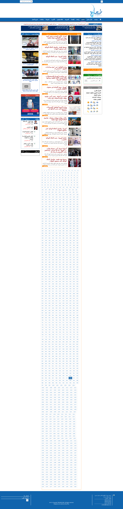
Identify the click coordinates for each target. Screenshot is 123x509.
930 (77, 368)
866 (46, 356)
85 (53, 184)
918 (74, 366)
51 (68, 177)
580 (46, 293)
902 (56, 363)
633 (77, 303)
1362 (63, 481)
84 (51, 184)
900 (49, 363)
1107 (50, 414)
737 (56, 327)
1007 (47, 387)
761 (63, 332)
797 (74, 339)
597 (67, 296)
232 (60, 216)
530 (63, 281)
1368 (51, 484)
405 (49, 254)
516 (53, 279)
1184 (70, 433)
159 (74, 199)
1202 (70, 438)
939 (70, 370)
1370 (59, 484)
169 (70, 201)
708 (70, 320)
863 (74, 353)
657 (46, 310)
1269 (51, 457)
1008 (51, 387)
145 (63, 197)
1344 (63, 477)
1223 (47, 445)
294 (46, 230)
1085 (71, 407)
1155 (62, 426)
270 (77, 223)
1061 (47, 402)
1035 (51, 394)
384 (53, 250)
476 (67, 269)
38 (68, 175)
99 (56, 187)
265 (60, 223)
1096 (43, 411)
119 (49, 192)
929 (74, 368)
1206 (51, 440)
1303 (43, 467)
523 (77, 279)
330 (56, 238)
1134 (50, 421)
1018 (55, 390)
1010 (59, 387)
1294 (43, 464)
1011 (63, 387)
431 (63, 259)
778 (46, 337)
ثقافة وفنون (60, 19)
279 (70, 226)
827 (63, 346)
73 (56, 182)
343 (63, 240)
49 (62, 177)
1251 (51, 452)
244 (63, 218)
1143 (50, 423)
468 (77, 267)
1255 (67, 452)
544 (74, 283)
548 (49, 286)
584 (60, 293)
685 (67, 315)
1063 (55, 402)
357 (74, 242)
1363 (67, 481)
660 (56, 310)
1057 (67, 399)
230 (53, 216)
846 (53, 351)
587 (70, 293)
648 (53, 308)
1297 (55, 464)
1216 (55, 443)
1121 (70, 416)
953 (42, 375)
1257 (75, 452)
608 (67, 298)
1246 (67, 450)
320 (60, 235)
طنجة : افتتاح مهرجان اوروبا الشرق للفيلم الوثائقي (30, 64)
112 (63, 189)
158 (70, 199)
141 (49, 197)
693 (56, 317)
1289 (59, 462)
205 (42, 211)
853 (77, 351)
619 (67, 300)
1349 (47, 479)
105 (77, 187)
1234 (55, 448)
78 (71, 182)
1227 (63, 445)
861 (67, 353)
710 (77, 320)
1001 (57, 385)
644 (77, 305)
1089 (51, 409)
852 (74, 351)
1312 (43, 469)
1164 (62, 428)
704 (56, 320)
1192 (66, 436)
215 (77, 211)
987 (46, 382)
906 (70, 363)
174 (49, 204)
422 (70, 257)
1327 (67, 472)
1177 (43, 433)
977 (49, 380)
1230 (75, 445)
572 (56, 291)
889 (49, 361)
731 (74, 324)
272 (46, 226)
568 (42, 291)
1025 (47, 392)
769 (53, 334)
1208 (59, 440)
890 (53, 361)
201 (67, 209)
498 (67, 274)
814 (56, 344)
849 (63, 351)
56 (45, 180)
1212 (75, 440)
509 (67, 276)
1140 (74, 421)
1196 (47, 438)
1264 (67, 455)
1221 (75, 443)
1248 (75, 450)
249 (42, 221)
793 (60, 339)
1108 (54, 414)
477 (70, 269)
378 (70, 247)
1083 (63, 407)
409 (63, 254)
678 (42, 315)
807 (70, 341)
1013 (71, 387)
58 (51, 180)
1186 (43, 436)
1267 (43, 457)
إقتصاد (72, 19)
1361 (59, 481)
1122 (74, 416)
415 (46, 257)
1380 (63, 486)
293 (42, 230)
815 (60, 344)
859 (60, 353)
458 (42, 267)
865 (42, 356)
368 (74, 245)
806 (67, 341)
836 (56, 349)
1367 (47, 484)
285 (53, 228)
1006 (43, 387)
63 (65, 180)
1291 (67, 462)
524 (42, 281)
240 (49, 218)
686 (70, 315)
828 (67, 346)
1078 (43, 407)
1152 (50, 426)
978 (53, 380)
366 (67, 245)
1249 (43, 452)
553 (67, 286)
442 (63, 262)
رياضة (77, 19)
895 (70, 361)
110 (56, 189)
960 (67, 375)
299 (63, 230)
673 (63, 312)
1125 (50, 419)
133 (60, 194)
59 (53, 180)
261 (46, 223)
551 (60, 286)
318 (53, 235)
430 (60, 259)
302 (74, 230)
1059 (75, 399)
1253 (59, 452)
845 (49, 351)
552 (63, 286)
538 (53, 283)
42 (42, 177)
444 (70, 262)
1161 (50, 428)
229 (49, 216)
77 (68, 182)
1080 (51, 407)
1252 (55, 452)
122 (59, 192)
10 (63, 170)
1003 (65, 385)
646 (46, 308)
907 (74, 363)
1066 (67, 402)
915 (63, 366)
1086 (75, 407)
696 (67, 317)
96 (48, 187)
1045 (55, 397)
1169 (47, 431)
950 (70, 373)
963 (77, 375)
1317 (63, 469)
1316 (59, 469)
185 (49, 206)
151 (46, 199)
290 (70, 228)
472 (53, 269)
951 (74, 373)
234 (67, 216)
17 (45, 172)
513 (42, 279)
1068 (75, 402)
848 (60, 351)
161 (42, 201)
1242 (51, 450)
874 (74, 356)
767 (46, 334)
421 (67, 257)
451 (56, 264)
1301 (71, 464)
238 (42, 218)
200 (63, 209)
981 (63, 380)
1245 (63, 450)
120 (52, 192)
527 (53, 281)
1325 (59, 472)
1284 (75, 460)
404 (46, 254)
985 (77, 380)
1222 (43, 445)
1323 (51, 472)
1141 (43, 423)
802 (53, 341)
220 (56, 213)
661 (60, 310)
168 (67, 201)
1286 (47, 462)
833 (46, 349)
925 (60, 368)
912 (53, 366)
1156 (66, 426)
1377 (51, 486)
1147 (66, 423)
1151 (47, 426)
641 (67, 305)
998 (46, 385)
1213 (43, 443)
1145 (58, 423)
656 (42, 310)
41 (77, 175)
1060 (43, 402)
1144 (54, 423)
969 (60, 378)
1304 (47, 467)
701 (46, 320)
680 (49, 315)
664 (70, 310)
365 (63, 245)
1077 (75, 404)
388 (67, 250)
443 (67, 262)
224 (70, 213)
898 (42, 363)
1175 (70, 431)
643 (74, 305)
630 (67, 303)
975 (42, 380)
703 (53, 320)
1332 (51, 474)
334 (70, 238)
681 (53, 315)
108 (49, 189)
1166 (70, 428)
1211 (71, 440)
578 (77, 291)
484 (56, 271)
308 (56, 233)
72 (53, 182)
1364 (71, 481)
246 (70, 218)
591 (46, 296)
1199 (58, 438)
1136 (58, 421)
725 (53, 324)
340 (53, 240)
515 (49, 279)
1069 (43, 404)
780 (53, 337)
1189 (54, 436)
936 (60, 370)
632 (74, 303)
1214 (47, 443)
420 (63, 257)
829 (70, 346)
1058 (71, 399)
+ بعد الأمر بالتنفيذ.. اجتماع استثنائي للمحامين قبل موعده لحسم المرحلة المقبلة (40, 24)
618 (63, 300)
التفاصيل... (45, 44)
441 (60, 262)
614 (49, 300)
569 (46, 291)
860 (63, 353)
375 (60, 247)
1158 (74, 426)
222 (63, 213)
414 (42, 257)
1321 (43, 472)
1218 (63, 443)
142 (53, 197)
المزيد (22, 33)
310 (63, 233)
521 (70, 279)
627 (56, 303)
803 (56, 341)
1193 (70, 436)
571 (53, 291)
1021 (67, 390)
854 (42, 353)
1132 (43, 421)
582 (53, 293)
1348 (43, 479)
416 (49, 257)
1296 (51, 464)
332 (63, 238)
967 (53, 378)
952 (77, 373)
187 (56, 206)
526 (49, 281)
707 (67, 320)
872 (67, 356)
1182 (62, 433)
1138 (66, 421)
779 (49, 337)
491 (42, 274)
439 (53, 262)
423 (74, 257)
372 (49, 247)
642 (70, 305)
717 (63, 322)
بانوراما (47, 19)
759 (56, 332)
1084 (67, 407)
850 (67, 351)
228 (46, 216)
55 (42, 180)
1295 (47, 464)
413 (77, 254)
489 (74, 271)
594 (56, 296)
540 (60, 283)
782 (60, 337)
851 (70, 351)
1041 (75, 394)
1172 (58, 431)
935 (56, 370)
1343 (59, 477)
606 (60, 298)
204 (77, 209)
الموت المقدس (30, 127)
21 (56, 172)
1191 (62, 436)
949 (67, 373)
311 (67, 233)
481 (46, 271)
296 (53, 230)
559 (49, 288)
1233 (51, 448)
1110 (62, 414)
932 (46, 370)
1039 (67, 394)
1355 (71, 479)
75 (62, 182)
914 (60, 366)
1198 (54, 438)
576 (70, 291)
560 (53, 288)
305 (46, 233)
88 (62, 184)
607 (63, 298)
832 (42, 349)
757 (49, 332)
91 (71, 184)
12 (69, 170)
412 (74, 254)
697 (70, 317)
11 (66, 170)
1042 (43, 397)
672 (60, 312)
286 (56, 228)
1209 (63, 440)
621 (74, 300)
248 (77, 218)
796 (70, 339)
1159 (43, 428)
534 (77, 281)
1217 (59, 443)
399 (67, 252)
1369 (55, 484)
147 (70, 197)
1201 (66, 438)
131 (53, 194)
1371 (63, 484)
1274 (71, 457)
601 (42, 298)
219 (53, 213)
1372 (67, 484)
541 (63, 283)
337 (42, 240)
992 (63, 382)
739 (63, 327)
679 (46, 315)
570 (49, 291)
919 (77, 366)
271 (42, 226)
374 (56, 247)
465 (67, 267)
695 (63, 317)
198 (56, 209)
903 (60, 363)
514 (46, 279)
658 (49, 310)
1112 (70, 414)
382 (46, 250)
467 (74, 267)
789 (46, 339)
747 (53, 329)
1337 (71, 474)
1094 (71, 409)
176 (56, 204)
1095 (75, 409)
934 (53, 370)
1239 (75, 448)
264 (56, 223)
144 (60, 197)
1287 (51, 462)
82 (45, 184)
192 (74, 206)
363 (56, 245)
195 (46, 209)
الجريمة (67, 19)
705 (60, 320)
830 (74, 346)
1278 (51, 460)
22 (59, 172)
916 (67, 366)
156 (63, 199)
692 (53, 317)
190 (67, 206)
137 (74, 194)
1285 (43, 462)
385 (56, 250)
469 (42, 269)
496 (60, 274)
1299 (63, 464)
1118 (58, 416)
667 (42, 312)
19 (51, 172)
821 (42, 346)
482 (49, 271)
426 (46, 259)
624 (46, 303)
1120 (66, 416)
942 (42, 373)
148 (74, 197)
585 (63, 293)
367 (70, 245)
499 (70, 274)
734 (46, 327)
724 (49, 324)
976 (46, 380)
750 (63, 329)
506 (56, 276)
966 (49, 378)
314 (77, 233)
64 (68, 180)
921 (46, 368)
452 (60, 264)
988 (49, 382)
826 (60, 346)
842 (77, 349)
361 (49, 245)
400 (70, 252)
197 (53, 209)
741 (70, 327)
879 (53, 358)
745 (46, 329)
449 (49, 264)
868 (53, 356)
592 (49, 296)
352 (56, 242)
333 (67, 238)
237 (77, 216)
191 (70, 206)
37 (65, 175)
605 (56, 298)
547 (46, 286)
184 (46, 206)
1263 (63, 455)
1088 (47, 409)
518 (60, 279)
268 (70, 223)
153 (53, 199)
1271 (59, 457)
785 (70, 337)
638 (56, 305)
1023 (75, 390)
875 (77, 356)
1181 (58, 433)
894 (67, 361)
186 (53, 206)
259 (77, 221)
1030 (67, 392)
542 (67, 283)
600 (77, 296)
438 (49, 262)
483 (53, 271)
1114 (43, 416)
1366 (43, 484)
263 (53, 223)
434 (74, 259)
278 (67, 226)
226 (77, 213)
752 (70, 329)
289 (67, 228)
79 (74, 182)
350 (49, 242)
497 (63, 274)
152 (49, 199)
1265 (71, 455)
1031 (71, 392)
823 (49, 346)
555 (74, 286)
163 (49, 201)
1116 (50, 416)
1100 (59, 411)
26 (71, 172)
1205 (47, 440)
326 (42, 238)
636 (49, 305)
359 (42, 245)
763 (70, 332)
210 (60, 211)
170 (74, 201)
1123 (43, 419)
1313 (47, 469)
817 (67, 344)
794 (63, 339)
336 (77, 238)
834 (49, 349)
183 (42, 206)
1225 (55, 445)
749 (60, 329)
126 (73, 192)
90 (68, 184)
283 (46, 228)
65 (71, 180)
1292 (71, 462)
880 (56, 358)
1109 (58, 414)
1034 (47, 394)
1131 (74, 419)
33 (53, 175)
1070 (47, 404)
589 (77, 293)
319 (56, 235)
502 (42, 276)
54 (77, 177)
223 (67, 213)
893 (63, 361)
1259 (47, 455)
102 (67, 187)
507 (60, 276)
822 (46, 346)
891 (56, 361)
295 (49, 230)
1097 (47, 411)
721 (77, 322)
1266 (75, 455)
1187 (47, 436)
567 (77, 288)
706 (63, 320)
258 (74, 221)
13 (72, 170)
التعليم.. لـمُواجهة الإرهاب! (27, 131)
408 (60, 254)
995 (74, 382)
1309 (67, 467)
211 (63, 211)
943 (46, 373)
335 (74, 238)
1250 (47, 452)
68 (42, 182)
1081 (55, 407)
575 (67, 291)
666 (77, 310)
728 (63, 324)
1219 (67, 443)
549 (53, 286)
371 (46, 247)
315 (42, 235)
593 (53, 296)
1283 (71, 460)
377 (67, 247)
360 (46, 245)
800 (46, 341)
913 (56, 366)
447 (42, 264)
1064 (59, 402)
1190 (58, 436)
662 (63, 310)
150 (42, 199)
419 (60, 257)
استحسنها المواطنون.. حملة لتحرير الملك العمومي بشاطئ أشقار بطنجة (34, 28)
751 (67, 329)
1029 (63, 392)
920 (42, 368)
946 (56, 373)
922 (49, 368)
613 (46, 300)
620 (70, 300)
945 (53, 373)
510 (70, 276)
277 (63, 226)
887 (42, 361)
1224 (51, 445)
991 (60, 382)
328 (49, 238)
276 (60, 226)
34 (56, 175)
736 (53, 327)
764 (74, 332)
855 (46, 353)
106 (42, 189)
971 (67, 378)
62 (62, 180)
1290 (63, 462)
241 (53, 218)
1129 (66, 419)
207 (49, 211)
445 (74, 262)
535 (42, 283)
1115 (46, 416)
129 (46, 194)
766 (42, 334)
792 (56, 339)
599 (74, 296)
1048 (67, 397)
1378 (55, 486)
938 (67, 370)
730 (70, 324)
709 (74, 320)
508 (63, 276)
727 (60, 324)
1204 (43, 440)
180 (70, 204)
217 (46, 213)
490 (77, 271)
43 (45, 177)
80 (77, 182)
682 (56, 315)
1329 (75, 472)
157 (67, 199)
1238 (71, 448)
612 (42, 300)
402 (77, 252)
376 (63, 247)
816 (63, 344)
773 (67, 334)
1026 (51, 392)
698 (74, 317)
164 (53, 201)
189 (63, 206)
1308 (63, 467)
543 (70, 283)
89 (65, 184)
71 (51, 182)
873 (70, 356)
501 (77, 274)
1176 (74, 431)
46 (53, 177)
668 (46, 312)
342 (60, 240)
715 (56, 322)
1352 (59, 479)
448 (46, 264)
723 (46, 324)
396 (56, 252)
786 (74, 337)
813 (53, 344)
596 (63, 296)
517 (56, 279)
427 (49, 259)
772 (63, 334)
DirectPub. (67, 504)
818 (70, 344)
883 (67, 358)
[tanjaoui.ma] (96, 11)
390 (74, 250)
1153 (54, 426)
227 (42, 216)
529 (60, 281)
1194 (74, 436)
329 (53, 238)
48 (59, 177)
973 (74, 378)
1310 (71, 467)
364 (60, 245)
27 (74, 172)
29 (42, 175)
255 (63, 221)
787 (77, 337)
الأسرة (53, 19)
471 (49, 269)
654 (74, 308)
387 (63, 250)
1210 (67, 440)
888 (46, 361)
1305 (51, 467)
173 (46, 204)
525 (46, 281)
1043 (47, 397)
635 (46, 305)
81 (42, 184)
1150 (43, 426)
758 (53, 332)
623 (42, 303)
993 (67, 382)
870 (60, 356)
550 (56, 286)
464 (63, 267)
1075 (67, 404)
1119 (62, 416)
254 (60, 221)
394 (49, 252)
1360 (55, 481)
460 (49, 267)
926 (63, 368)
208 (53, 211)
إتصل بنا (26, 496)
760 (60, 332)
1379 (59, 486)
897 (77, 361)
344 (67, 240)
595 (60, 296)
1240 (43, 450)
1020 (63, 390)
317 (49, 235)
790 (49, 339)
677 (77, 312)
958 (60, 375)
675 (70, 312)
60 (56, 180)
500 (74, 274)
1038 (63, 394)
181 (74, 204)
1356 (75, 479)
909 (42, 366)
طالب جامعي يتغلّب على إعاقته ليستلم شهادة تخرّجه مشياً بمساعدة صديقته (30, 90)
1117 (54, 416)
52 (71, 177)
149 (77, 197)
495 (56, 274)
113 (66, 189)
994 (70, 382)
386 (60, 250)
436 (42, 262)
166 (60, 201)
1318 (67, 469)
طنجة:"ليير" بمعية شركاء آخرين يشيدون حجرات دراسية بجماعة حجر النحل (30, 80)
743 (77, 327)
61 (59, 180)
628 (60, 303)
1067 (71, 402)
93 (77, 184)
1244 (59, 450)
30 (45, 175)
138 (77, 194)
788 (42, 339)
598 (70, 296)
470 (46, 269)
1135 (54, 421)
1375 (43, 486)
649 (56, 308)
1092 (63, 409)
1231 (43, 448)
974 (77, 378)
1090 (55, 409)
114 (69, 189)
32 (51, 175)
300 (67, 230)
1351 (55, 479)
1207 (55, 440)
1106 (47, 414)
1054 (55, 399)
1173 (62, 431)
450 (53, 264)
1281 (63, 460)
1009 (55, 387)
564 (67, 288)
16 (42, 172)
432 (67, 259)
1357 (43, 481)
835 (53, 349)
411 (70, 254)
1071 (51, 404)
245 (67, 218)
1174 (66, 431)
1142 (47, 423)
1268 (47, 457)
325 (77, 235)
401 (74, 252)
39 (71, 175)
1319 (71, 469)
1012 (67, 387)
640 (63, 305)
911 (49, 366)
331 (60, 238)
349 (46, 242)
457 (77, 264)
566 (74, 288)
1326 (63, 472)
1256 (71, 452)
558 (46, 288)
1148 (70, 423)
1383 (75, 486)
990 (56, 382)
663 (67, 310)
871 (63, 356)
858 (56, 353)
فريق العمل (35, 19)
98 (53, 187)
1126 (54, 419)
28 (77, 172)
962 (74, 375)
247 (74, 218)
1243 (55, 450)
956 (53, 375)
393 (46, 252)
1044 (51, 397)
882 (63, 358)
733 (42, 327)
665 (74, 310)
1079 (47, 407)
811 (46, 344)
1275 (75, 457)
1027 (55, 392)
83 (48, 184)
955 (49, 375)
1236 (63, 448)
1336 (67, 474)
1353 (63, 479)
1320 (75, 469)
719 (70, 322)
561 (56, 288)
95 (45, 187)
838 (63, 349)
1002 (61, 385)
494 (53, 274)
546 (42, 286)
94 (42, 187)
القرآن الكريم (97, 90)
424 (77, 257)
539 (56, 283)
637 (53, 305)
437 (46, 262)
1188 (50, 436)
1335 (63, 474)
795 (67, 339)
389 (70, 250)
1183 (66, 433)
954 (46, 375)
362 (53, 245)
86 (56, 184)
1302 (75, 464)
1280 (59, 460)
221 (60, 213)
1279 (55, 460)
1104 (75, 411)
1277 (47, 460)
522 (74, 279)
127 (77, 192)
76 (65, 182)
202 (70, 209)
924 (56, 368)
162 (46, 201)
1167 (74, 428)
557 (42, 288)
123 (63, 192)
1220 (71, 443)
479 (77, 269)
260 (42, 223)
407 (56, 254)
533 (74, 281)
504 (49, 276)
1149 (74, 423)
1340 (47, 477)
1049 (71, 397)
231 (56, 216)
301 (70, 230)
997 (42, 385)
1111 (66, 414)
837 (60, 349)
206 (46, 211)
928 (70, 368)
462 (56, 267)
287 (60, 228)
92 (74, 184)
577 (74, 291)
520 (67, 279)
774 (70, 334)
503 (46, 276)
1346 (71, 477)
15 (77, 170)
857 (53, 353)
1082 (59, 407)
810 (42, 344)
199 (60, 209)
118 (46, 192)
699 (77, 317)
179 (67, 204)
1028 (59, 392)
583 (56, 293)
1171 (54, 431)
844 (46, 351)
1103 (71, 411)
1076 (71, 404)
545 (77, 283)
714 (53, 322)
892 (60, 361)
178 (63, 204)
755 (42, 332)
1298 (59, 464)
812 (49, 344)
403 (42, 254)
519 (63, 279)
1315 (55, 469)
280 (74, 226)
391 (77, 250)
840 (70, 349)
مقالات (37, 119)
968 (56, 378)
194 (42, 209)
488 (70, 271)
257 (70, 221)
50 (65, 177)
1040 (71, 394)
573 (60, 291)
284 (49, 228)
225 (74, 213)
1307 (59, 467)
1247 (71, 450)
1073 (59, 404)
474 (60, 269)
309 (60, 233)
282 (42, 228)
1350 (51, 479)
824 (53, 346)
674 (67, 312)
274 (53, 226)
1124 (47, 419)
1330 (43, 474)
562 (60, 288)
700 (42, 320)
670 (53, 312)
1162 (54, 428)
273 (49, 226)
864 (77, 353)
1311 (75, 467)
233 (63, 216)
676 (74, 312)
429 (56, 259)
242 (56, 218)
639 (60, 305)
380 (77, 247)
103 (70, 187)
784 (67, 337)
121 (56, 192)
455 (70, 264)
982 (67, 380)
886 (77, 358)
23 (62, 172)
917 (70, 366)
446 (77, 262)
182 (77, 204)
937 (63, 370)
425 (42, 259)
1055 (59, 399)
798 (77, 339)
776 (77, 334)
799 (42, 341)
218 (49, 213)
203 (74, 209)
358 (77, 242)
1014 (75, 387)
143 (56, 197)
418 (56, 257)
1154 (58, 426)
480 (42, 271)
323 (70, 235)
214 (74, 211)
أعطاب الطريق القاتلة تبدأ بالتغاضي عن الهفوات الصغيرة (27, 138)
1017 (51, 390)
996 (77, 382)
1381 (67, 486)
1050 (75, 397)
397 (60, 252)
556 (77, 286)
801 (49, 341)
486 (63, 271)
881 (60, 358)
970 (63, 378)
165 (56, 201)
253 (56, 221)
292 (77, 228)
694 (60, 317)
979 (56, 380)
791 (53, 339)
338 (46, 240)
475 (63, 269)
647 (49, 308)
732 (77, 324)
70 (48, 182)
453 (63, 264)
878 (49, 358)
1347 (75, 477)
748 (56, 329)
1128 (62, 419)
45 (51, 177)
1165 (66, 428)
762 (67, 332)
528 (56, 281)
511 (74, 276)
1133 (47, 421)
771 (60, 334)
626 (53, 303)
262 (49, 223)
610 (74, 298)
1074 (63, 404)
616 (56, 300)
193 (77, 206)
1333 (55, 474)
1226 (59, 445)
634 (42, 305)
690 (46, 317)
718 (67, 322)
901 (53, 363)
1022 (71, 390)
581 (49, 293)
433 (70, 259)
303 (77, 230)
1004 (69, 385)
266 (63, 223)
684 (63, 315)
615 (53, 300)
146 (67, 197)
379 (74, 247)
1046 (59, 397)
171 (77, 201)
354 (63, 242)
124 (66, 192)
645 (42, 308)
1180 (54, 433)
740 (67, 327)
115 (73, 189)
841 (74, 349)
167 (63, 201)
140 (46, 197)
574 (63, 291)
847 (56, 351)
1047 (63, 397)
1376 (47, 486)
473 (56, 269)
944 (49, 373)
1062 (51, 402)
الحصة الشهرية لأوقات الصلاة (93, 93)
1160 (47, 428)
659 (53, 310)
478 (74, 269)
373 (53, 247)
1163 (58, 428)
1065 (63, 402)
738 (60, 327)
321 (63, 235)
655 (77, 308)
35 (59, 175)
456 (74, 264)
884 (70, 358)
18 (48, 172)
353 (60, 242)
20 (53, 172)
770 (56, 334)
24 (65, 172)
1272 (63, 457)
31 (48, 175)
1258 (43, 455)
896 (74, 361)
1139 (70, 421)
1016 (47, 390)
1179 (50, 433)
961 (70, 375)
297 (56, 230)
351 (53, 242)
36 (62, 175)
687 (74, 315)
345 (70, 240)
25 (68, 172)
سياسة (96, 19)
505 (53, 276)
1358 (47, 481)
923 (53, 368)
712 (46, 322)
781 (56, 337)
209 (56, 211)
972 (70, 378)
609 (70, 298)
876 (42, 358)
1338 (75, 474)
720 (74, 322)
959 (63, 375)
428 (53, 259)
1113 (74, 414)
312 (70, 233)
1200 (62, 438)
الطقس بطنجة (97, 99)
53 (74, 177)
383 (49, 250)
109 (53, 189)
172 (42, 204)
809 (77, 341)
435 (77, 259)
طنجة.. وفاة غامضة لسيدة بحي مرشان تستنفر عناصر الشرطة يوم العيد (61, 28)
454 (67, 264)
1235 (59, 448)
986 (42, 382)
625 (49, 303)
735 (49, 327)
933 (49, 370)
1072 (55, 404)
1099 (55, 411)
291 (74, 228)
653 (70, 308)
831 (77, 346)
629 (63, 303)
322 (67, 235)
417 (53, 257)
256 (67, 221)
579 (42, 293)
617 (60, 300)
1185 (74, 433)
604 (53, 298)
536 (46, 283)
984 (74, 380)
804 (60, 341)
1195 (43, 438)
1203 (74, 438)
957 (56, 375)
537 (49, 283)
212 (67, 211)
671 (56, 312)
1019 (59, 390)
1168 (43, 431)
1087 (43, 409)
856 (49, 353)
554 (70, 286)
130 (49, 194)
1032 (75, 392)
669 (49, 312)
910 (46, 366)
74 (59, 182)
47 (56, 177)
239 (46, 218)
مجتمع (83, 19)
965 (46, 378)
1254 (63, 452)
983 (70, 380)
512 (77, 276)
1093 (67, 409)
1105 (43, 414)
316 (46, 235)
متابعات (42, 19)
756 (46, 332)
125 (70, 192)
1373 (71, 484)
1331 (47, 474)
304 (42, 233)
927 (67, 368)
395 (53, 252)
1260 (51, 455)
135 (67, 194)
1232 (47, 448)
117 (42, 192)
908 (77, 363)
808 (74, 341)
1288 (55, 462)
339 (49, 240)
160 (77, 199)
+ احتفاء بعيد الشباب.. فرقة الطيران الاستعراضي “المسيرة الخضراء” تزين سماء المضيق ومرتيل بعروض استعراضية (82, 24)
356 (70, 242)
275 (56, 226)
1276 (43, 460)
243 (60, 218)
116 (76, 189)
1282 (67, 460)
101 (63, 187)
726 (56, 324)
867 (49, 356)
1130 (70, 419)
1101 (63, 411)
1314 (51, 469)
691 (49, 317)
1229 (71, 445)
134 (63, 194)
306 (49, 233)
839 (67, 349)
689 (42, 317)
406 (53, 254)
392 (42, 252)
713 (49, 322)
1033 (43, 394)
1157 (70, 426)
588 (74, 293)
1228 (67, 445)
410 (67, 254)
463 (60, 267)
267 (67, 223)
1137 (62, 421)
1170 (50, 431)
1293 (75, 462)
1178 (47, 433)
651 (63, 308)
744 (42, 329)
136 (70, 194)
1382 (71, 486)
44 (48, 177)
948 (63, 373)
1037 (59, 394)
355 (67, 242)
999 (49, 385)
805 (63, 341)
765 (77, 332)
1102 (67, 411)
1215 (51, 443)
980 (60, 380)
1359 (51, 481)
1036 (55, 394)
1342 (55, 477)
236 (74, 216)
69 (45, 182)
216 (42, 213)
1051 (43, 399)
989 (53, 382)
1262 (59, 455)
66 (74, 180)
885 (74, 358)
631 (70, 303)
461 (53, 267)
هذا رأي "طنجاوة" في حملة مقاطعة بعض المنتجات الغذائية (30, 49)
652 (67, 308)
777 (42, 337)
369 (77, 245)
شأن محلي (89, 19)
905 (67, 363)
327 (46, 238)
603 (49, 298)
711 (42, 322)
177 (60, 204)
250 (46, 221)
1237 (67, 448)
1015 (43, 390)
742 (74, 327)
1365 (75, 481)
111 (59, 189)
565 (70, 288)
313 (74, 233)
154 (56, 199)
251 (49, 221)
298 (60, 230)
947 (60, 373)
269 (74, 223)
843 (42, 351)
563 (63, 288)
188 (60, 206)
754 (77, 329)
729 (67, 324)
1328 (71, 472)
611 (77, 298)
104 (74, 187)
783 (63, 337)
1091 (59, 409)
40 (74, 175)
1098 (51, 411)
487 (67, 271)
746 (49, 329)
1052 (47, 399)
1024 (43, 392)
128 (42, 194)
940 (74, 370)
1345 (67, 477)
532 (70, 281)
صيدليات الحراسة (96, 97)
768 (49, 334)
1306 (55, 467)
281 (77, 226)
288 (63, 228)
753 (74, 329)
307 (53, 233)
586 (67, 293)
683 (60, 315)
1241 (47, 450)
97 (51, 187)
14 (75, 170)
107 (46, 189)
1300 (67, 464)
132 (56, 194)
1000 (53, 385)
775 (74, 334)
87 (59, 184)
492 (46, 274)
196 (49, 209)
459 (46, 267)
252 (53, 221)
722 (42, 324)
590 (42, 296)
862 (70, 353)
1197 (50, 438)
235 (70, 216)
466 (70, 267)
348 (42, 242)
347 (77, 240)
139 (42, 197)
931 (42, 370)
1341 (51, 477)
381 (42, 250)
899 (46, 363)
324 (74, 235)
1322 (47, 472)
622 (77, 300)
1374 (75, 484)
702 (49, 320)
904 (63, 363)
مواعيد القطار (97, 95)
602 (46, 298)
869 (56, 356)
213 (70, 211)
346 (74, 240)
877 (46, 358)
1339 (43, 477)
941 (77, 370)
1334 (59, 474)
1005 (73, 385)
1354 (67, 479)
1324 (55, 472)
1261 (55, 455)
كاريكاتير (37, 151)
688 (77, 315)
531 (67, 281)
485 (60, 271)
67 (77, 180)
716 (60, 322)
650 (60, 308)
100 (60, 187)
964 (42, 378)
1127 (58, 419)
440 (56, 262)
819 (74, 344)
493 (49, 274)
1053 (51, 399)
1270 (55, 457)
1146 (62, 423)
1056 (63, 399)
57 (48, 180)
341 (56, 240)
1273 (67, 457)
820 (77, 344)
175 (53, 204)
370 (42, 247)
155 (60, 199)
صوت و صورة (35, 34)
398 (63, 252)
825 (56, 346)
